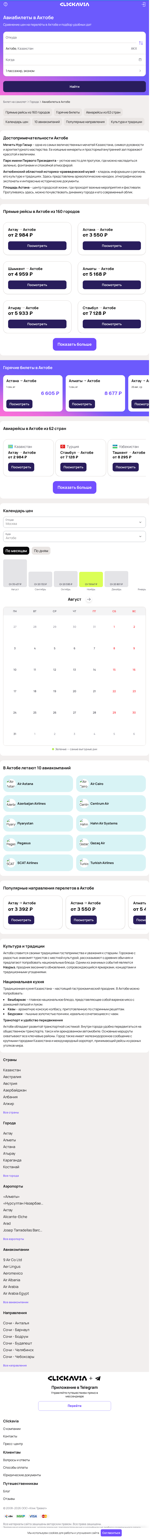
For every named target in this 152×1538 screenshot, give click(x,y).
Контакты (10, 1436)
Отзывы (9, 1498)
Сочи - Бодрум (15, 1336)
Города (34, 102)
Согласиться (111, 1533)
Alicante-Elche (15, 1216)
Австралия (12, 1076)
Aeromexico (13, 1273)
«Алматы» (11, 1196)
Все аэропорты (13, 1239)
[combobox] (70, 37)
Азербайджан (15, 1090)
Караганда (12, 1160)
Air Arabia (10, 1286)
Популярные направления (85, 122)
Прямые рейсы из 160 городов (28, 112)
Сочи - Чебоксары (18, 1356)
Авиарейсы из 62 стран (103, 112)
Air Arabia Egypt (16, 1293)
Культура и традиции (126, 122)
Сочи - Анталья (16, 1323)
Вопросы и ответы (16, 1460)
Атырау (9, 1153)
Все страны (11, 1112)
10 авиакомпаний (47, 122)
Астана (9, 1146)
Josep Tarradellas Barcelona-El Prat (23, 1230)
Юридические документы (22, 1475)
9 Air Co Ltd (12, 1259)
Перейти (75, 1406)
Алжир (8, 1103)
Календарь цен (17, 122)
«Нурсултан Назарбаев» (23, 1203)
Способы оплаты (15, 1467)
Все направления (15, 1365)
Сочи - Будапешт (17, 1343)
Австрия (10, 1083)
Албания (10, 1096)
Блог (6, 1491)
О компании (12, 1429)
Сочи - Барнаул (16, 1329)
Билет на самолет (15, 102)
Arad (7, 1223)
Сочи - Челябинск (18, 1349)
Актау (8, 1133)
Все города (11, 1175)
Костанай (11, 1166)
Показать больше (75, 344)
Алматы (9, 1140)
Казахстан (12, 1070)
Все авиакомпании (15, 1302)
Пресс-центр (13, 1444)
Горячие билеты (68, 112)
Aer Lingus (11, 1266)
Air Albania (11, 1279)
